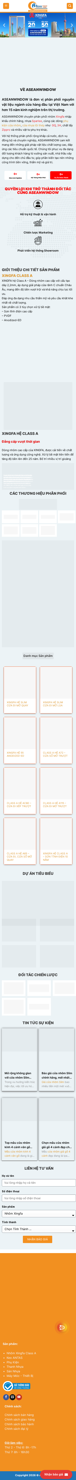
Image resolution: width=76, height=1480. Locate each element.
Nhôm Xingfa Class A (21, 1353)
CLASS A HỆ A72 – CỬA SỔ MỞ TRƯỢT (55, 754)
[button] (4, 25)
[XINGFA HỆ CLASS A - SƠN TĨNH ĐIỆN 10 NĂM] (56, 834)
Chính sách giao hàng (20, 1419)
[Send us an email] (12, 1397)
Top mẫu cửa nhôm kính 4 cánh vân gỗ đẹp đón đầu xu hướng (19, 1145)
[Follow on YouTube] (19, 1397)
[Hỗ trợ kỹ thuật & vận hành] (38, 204)
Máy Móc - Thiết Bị (20, 1376)
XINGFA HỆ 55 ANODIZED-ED (15, 754)
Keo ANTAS (15, 1358)
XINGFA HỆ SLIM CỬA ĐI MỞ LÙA (53, 704)
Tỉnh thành (9, 1222)
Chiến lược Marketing (38, 232)
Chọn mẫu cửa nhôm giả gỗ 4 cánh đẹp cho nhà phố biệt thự (56, 1145)
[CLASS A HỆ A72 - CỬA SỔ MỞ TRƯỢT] (56, 733)
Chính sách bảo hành (19, 1424)
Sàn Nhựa (13, 1371)
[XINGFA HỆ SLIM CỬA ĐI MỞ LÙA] (56, 682)
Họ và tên (8, 1176)
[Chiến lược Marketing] (38, 222)
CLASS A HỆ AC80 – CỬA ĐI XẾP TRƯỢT (19, 805)
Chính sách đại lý (16, 1429)
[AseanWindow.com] (38, 6)
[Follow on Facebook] (6, 1397)
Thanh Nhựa (15, 1366)
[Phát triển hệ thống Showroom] (38, 240)
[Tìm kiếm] (70, 6)
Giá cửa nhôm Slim (53, 1081)
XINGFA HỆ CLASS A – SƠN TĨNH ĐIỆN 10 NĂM (55, 856)
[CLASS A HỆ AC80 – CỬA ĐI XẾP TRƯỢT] (20, 783)
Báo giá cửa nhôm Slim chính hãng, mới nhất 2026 (57, 1075)
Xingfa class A (17, 275)
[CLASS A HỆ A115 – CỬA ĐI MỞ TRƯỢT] (56, 783)
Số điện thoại (10, 1191)
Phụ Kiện (13, 1362)
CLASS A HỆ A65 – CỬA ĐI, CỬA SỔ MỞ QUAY (19, 856)
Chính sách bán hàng (19, 1415)
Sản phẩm (8, 1206)
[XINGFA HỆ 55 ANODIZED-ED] (20, 733)
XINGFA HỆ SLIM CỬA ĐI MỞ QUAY (17, 704)
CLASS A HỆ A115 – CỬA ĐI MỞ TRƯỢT (55, 805)
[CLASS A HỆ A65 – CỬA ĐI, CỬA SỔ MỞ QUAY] (20, 834)
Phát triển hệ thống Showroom (38, 250)
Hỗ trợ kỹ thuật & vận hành (38, 214)
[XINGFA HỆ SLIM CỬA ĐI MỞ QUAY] (20, 682)
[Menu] (6, 6)
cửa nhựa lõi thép (33, 125)
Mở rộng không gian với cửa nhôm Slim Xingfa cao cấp (18, 1075)
